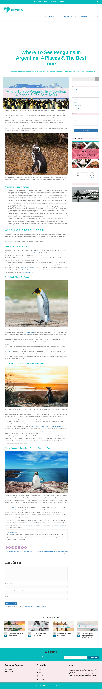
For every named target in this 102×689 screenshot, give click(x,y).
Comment (7, 566)
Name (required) (9, 583)
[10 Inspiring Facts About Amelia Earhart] (38, 630)
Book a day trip (8, 351)
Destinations (31, 71)
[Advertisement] (51, 32)
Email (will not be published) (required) (15, 590)
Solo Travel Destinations (66, 16)
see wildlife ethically (35, 253)
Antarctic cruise (30, 332)
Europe (49, 71)
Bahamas (75, 92)
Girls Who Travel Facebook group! (85, 177)
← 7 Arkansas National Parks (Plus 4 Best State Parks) (18, 551)
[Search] (97, 79)
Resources (83, 16)
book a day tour (12, 507)
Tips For (93, 16)
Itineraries (75, 99)
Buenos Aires (30, 431)
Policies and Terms (10, 671)
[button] (47, 2)
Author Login (8, 669)
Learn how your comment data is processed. (36, 606)
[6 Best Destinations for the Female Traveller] (14, 630)
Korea (74, 102)
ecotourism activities (28, 272)
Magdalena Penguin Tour (60, 525)
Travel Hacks (81, 71)
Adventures (49, 16)
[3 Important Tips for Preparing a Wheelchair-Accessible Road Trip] (87, 630)
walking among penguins (26, 267)
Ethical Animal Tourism (40, 71)
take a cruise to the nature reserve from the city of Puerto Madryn (47, 426)
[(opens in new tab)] (85, 194)
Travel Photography (90, 71)
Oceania (60, 71)
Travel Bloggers (73, 71)
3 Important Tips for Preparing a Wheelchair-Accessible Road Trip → (52, 552)
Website (7, 596)
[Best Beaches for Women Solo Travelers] (63, 630)
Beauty (26, 71)
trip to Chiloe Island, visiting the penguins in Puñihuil (33, 525)
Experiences (54, 71)
